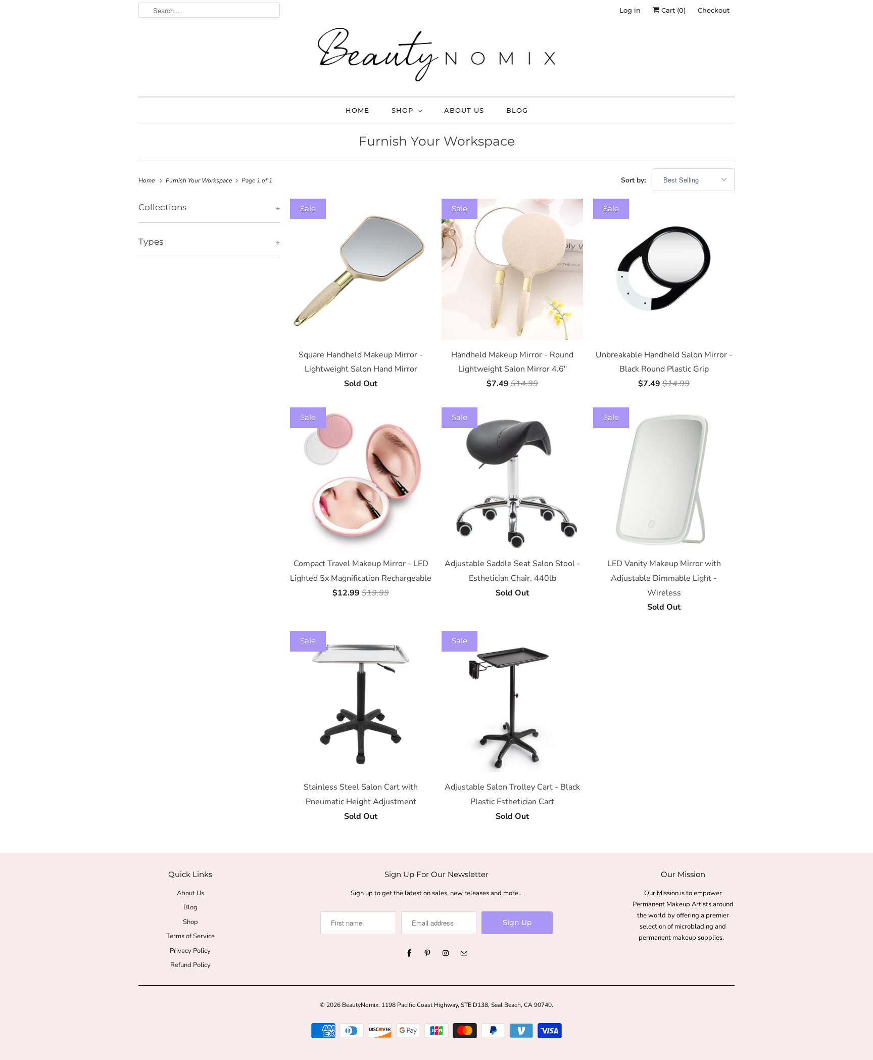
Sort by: (634, 180)
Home (357, 110)
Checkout (714, 10)
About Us (464, 110)
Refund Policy (190, 965)
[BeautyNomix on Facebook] (409, 953)
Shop (402, 110)
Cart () (672, 10)
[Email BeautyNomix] (463, 953)
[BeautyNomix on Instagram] (445, 953)
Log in (630, 10)
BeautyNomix (360, 1005)
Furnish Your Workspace (437, 141)
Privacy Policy (190, 950)
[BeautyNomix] (436, 57)
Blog (517, 110)
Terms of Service (190, 936)
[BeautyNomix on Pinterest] (427, 953)
